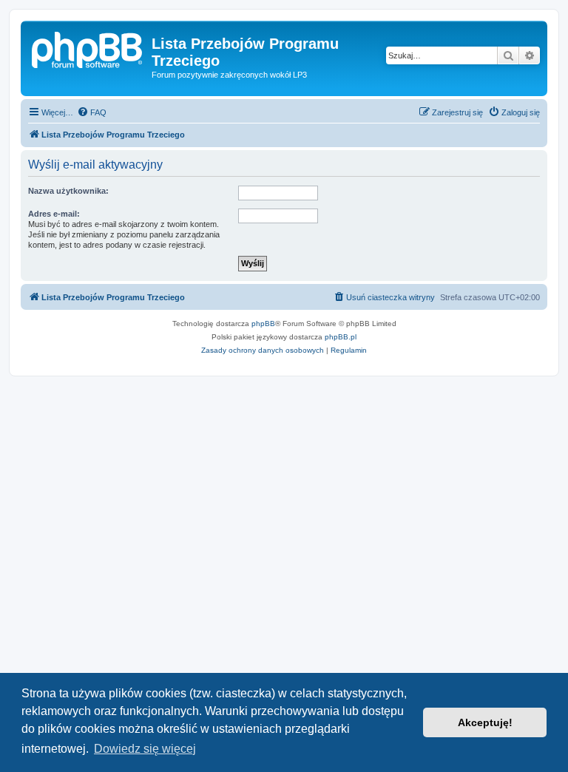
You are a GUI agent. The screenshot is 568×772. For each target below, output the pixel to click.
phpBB (263, 323)
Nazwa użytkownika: (68, 190)
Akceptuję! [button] (485, 722)
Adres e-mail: (54, 213)
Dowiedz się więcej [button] (145, 748)
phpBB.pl (340, 337)
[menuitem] (91, 112)
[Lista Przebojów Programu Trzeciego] (88, 48)
